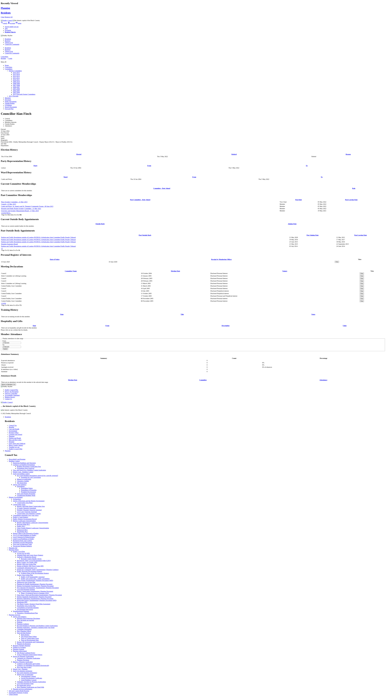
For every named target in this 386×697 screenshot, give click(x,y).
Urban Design (13, 694)
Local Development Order (25, 683)
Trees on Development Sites (30, 640)
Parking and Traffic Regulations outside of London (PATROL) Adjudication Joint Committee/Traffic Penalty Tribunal (38, 237)
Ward (65, 177)
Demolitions (21, 486)
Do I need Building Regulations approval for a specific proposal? (37, 475)
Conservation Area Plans (25, 503)
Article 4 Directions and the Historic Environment (28, 501)
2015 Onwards (13, 96)
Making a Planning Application (23, 662)
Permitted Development (28, 492)
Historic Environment (16, 497)
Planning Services (14, 615)
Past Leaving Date (351, 200)
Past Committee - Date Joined (140, 200)
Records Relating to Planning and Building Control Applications (37, 626)
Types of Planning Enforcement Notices (29, 654)
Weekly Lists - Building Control (23, 472)
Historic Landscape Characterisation (24, 521)
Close (2, 17)
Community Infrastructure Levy (27, 568)
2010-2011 (16, 80)
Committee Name (71, 271)
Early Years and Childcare (17, 443)
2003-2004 (16, 92)
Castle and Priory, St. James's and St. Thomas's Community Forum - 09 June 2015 (27, 206)
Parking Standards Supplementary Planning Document (34, 597)
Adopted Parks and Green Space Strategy (30, 555)
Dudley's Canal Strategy (20, 517)
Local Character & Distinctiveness (24, 537)
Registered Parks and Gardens (22, 541)
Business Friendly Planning (21, 645)
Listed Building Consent (28, 680)
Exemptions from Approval (25, 468)
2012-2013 (16, 76)
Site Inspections (22, 483)
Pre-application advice (24, 685)
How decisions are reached (25, 620)
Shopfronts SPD (22, 602)
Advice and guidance (19, 484)
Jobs (6, 28)
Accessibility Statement (12, 395)
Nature (284, 271)
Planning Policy (14, 550)
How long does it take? (24, 667)
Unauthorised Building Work (26, 495)
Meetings (8, 98)
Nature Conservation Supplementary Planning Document (35, 591)
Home (7, 65)
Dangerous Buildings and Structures (24, 463)
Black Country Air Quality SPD (27, 562)
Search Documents (11, 107)
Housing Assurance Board (9, 244)
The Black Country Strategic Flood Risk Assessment (33, 604)
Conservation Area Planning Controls (29, 513)
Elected (78, 154)
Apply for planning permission (22, 671)
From (149, 166)
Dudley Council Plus (11, 390)
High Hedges (25, 635)
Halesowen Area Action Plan (26, 582)
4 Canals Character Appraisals (26, 508)
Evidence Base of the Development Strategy (35, 573)
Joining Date (292, 224)
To (307, 166)
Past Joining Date (313, 235)
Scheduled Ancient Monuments (23, 542)
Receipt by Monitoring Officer (221, 259)
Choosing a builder (23, 481)
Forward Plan (9, 109)
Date (62, 314)
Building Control (14, 461)
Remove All (8, 17)
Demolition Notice (27, 488)
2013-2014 (16, 74)
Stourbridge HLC (22, 531)
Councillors (8, 67)
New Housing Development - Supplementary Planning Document (38, 588)
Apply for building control (21, 474)
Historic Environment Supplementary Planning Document (35, 586)
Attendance (323, 380)
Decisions (8, 100)
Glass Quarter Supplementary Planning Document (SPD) (35, 580)
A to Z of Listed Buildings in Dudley (24, 535)
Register (3, 58)
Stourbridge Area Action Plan (26, 606)
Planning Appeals (18, 649)
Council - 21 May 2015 (8, 204)
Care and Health (14, 429)
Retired (234, 154)
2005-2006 (16, 89)
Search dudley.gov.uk (11, 27)
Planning (11, 436)
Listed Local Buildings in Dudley (23, 539)
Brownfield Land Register (17, 459)
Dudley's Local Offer (15, 449)
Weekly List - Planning (20, 669)
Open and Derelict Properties (26, 494)
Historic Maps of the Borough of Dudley (26, 533)
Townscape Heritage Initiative (22, 546)
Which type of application (25, 674)
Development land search (25, 609)
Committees (8, 69)
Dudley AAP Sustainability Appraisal (33, 577)
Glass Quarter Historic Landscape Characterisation (33, 528)
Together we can (14, 447)
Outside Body (100, 224)
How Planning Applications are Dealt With (30, 687)
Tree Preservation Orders (29, 636)
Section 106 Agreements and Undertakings (30, 642)
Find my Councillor (11, 393)
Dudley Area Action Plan (25, 575)
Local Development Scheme (26, 589)
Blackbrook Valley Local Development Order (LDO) (34, 560)
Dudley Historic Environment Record (25, 519)
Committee (203, 380)
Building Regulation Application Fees (29, 466)
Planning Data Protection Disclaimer (28, 618)
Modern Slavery (10, 397)
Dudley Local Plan (19, 551)
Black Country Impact (16, 445)
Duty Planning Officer (24, 631)
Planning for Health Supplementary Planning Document (34, 584)
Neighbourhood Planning (21, 611)
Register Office (13, 433)
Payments (8, 30)
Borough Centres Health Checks (31, 559)
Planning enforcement (20, 651)
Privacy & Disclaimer (11, 392)
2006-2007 (16, 87)
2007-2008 (16, 85)
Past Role (298, 200)
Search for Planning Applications (23, 656)
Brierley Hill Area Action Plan (26, 564)
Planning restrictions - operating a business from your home (35, 627)
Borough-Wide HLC (23, 524)
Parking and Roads (15, 438)
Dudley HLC (21, 526)
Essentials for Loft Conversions (31, 477)
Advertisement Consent (28, 676)
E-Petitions (8, 105)
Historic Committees (15, 71)
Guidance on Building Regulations (24, 465)
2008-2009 (16, 83)
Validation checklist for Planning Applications (31, 682)
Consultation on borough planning (28, 607)
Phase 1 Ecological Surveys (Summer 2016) (35, 593)
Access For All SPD (23, 553)
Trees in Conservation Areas (30, 638)
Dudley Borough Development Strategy (29, 571)
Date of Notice (55, 259)
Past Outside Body (145, 235)
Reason (348, 154)
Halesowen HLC (22, 530)
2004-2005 (16, 91)
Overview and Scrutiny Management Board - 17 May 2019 (20, 211)
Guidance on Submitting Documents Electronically (33, 665)
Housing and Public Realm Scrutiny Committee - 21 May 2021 (21, 208)
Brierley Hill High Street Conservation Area (31, 506)
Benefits (11, 427)
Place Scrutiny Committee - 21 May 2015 (14, 202)
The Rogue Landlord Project (26, 653)
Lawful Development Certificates (31, 678)
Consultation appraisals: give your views (25, 515)
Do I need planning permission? (27, 673)
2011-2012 (16, 78)
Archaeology (17, 499)
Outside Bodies (10, 103)
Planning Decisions (23, 660)
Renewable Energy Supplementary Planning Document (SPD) (36, 600)
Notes (313, 314)
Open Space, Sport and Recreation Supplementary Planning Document (39, 595)
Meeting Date (175, 271)
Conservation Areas (19, 504)
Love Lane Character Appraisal (27, 512)
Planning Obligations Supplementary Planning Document (35, 598)
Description (225, 325)
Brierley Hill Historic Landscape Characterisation (32, 522)
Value (345, 325)
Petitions (19, 622)
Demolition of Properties (28, 490)
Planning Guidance (23, 624)
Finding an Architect (19, 647)
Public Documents (10, 101)
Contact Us (8, 399)
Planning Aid (13, 548)
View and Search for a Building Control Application (29, 470)
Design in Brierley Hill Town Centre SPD (30, 566)
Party (35, 166)
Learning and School (15, 434)
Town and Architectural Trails (22, 544)
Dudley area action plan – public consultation (35, 579)
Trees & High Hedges (24, 633)
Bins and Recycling (15, 440)
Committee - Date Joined (161, 188)
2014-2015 (16, 72)
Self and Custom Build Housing (19, 691)
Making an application (24, 479)
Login (10, 58)
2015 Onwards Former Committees (24, 94)
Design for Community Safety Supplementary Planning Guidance (38, 569)
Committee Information (24, 629)
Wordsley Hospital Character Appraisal (29, 510)
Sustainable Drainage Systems (18, 692)
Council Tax (13, 425)
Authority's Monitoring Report (26, 557)
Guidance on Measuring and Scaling (28, 664)
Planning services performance (22, 689)
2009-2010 (16, 82)
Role (353, 188)
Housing (11, 442)
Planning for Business (24, 644)
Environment (13, 431)
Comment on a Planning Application (28, 658)
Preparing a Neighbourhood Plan (27, 613)
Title (182, 314)
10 (9, 213)
